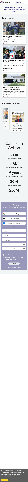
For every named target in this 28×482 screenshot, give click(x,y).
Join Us (18, 2)
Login (19, 267)
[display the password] (23, 244)
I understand (5, 480)
